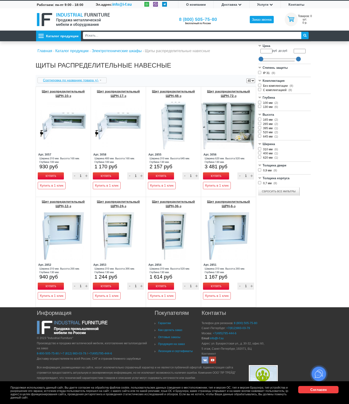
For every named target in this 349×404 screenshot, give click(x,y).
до (280, 50)
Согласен (318, 390)
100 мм (268, 103)
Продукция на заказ (171, 344)
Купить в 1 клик (51, 185)
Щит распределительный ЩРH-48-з (173, 93)
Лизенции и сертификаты (175, 351)
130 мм (268, 107)
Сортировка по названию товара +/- (71, 80)
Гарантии (164, 323)
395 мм (268, 128)
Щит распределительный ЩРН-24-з (118, 204)
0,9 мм (267, 170)
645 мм (268, 136)
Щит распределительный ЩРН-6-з (228, 204)
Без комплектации (275, 85)
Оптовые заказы (169, 337)
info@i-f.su (122, 4)
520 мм (268, 132)
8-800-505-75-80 (48, 353)
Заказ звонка (262, 19)
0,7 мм (267, 183)
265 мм (268, 124)
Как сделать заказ (170, 330)
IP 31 (266, 73)
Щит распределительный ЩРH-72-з (228, 93)
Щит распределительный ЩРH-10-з (63, 93)
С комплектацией (275, 90)
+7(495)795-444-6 (100, 353)
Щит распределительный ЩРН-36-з (173, 204)
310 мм (268, 149)
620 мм (268, 157)
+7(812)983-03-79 (238, 328)
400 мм (268, 153)
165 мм (268, 119)
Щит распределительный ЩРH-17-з (118, 93)
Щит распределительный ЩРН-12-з (63, 204)
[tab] (284, 46)
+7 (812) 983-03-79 (73, 353)
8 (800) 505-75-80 (198, 19)
